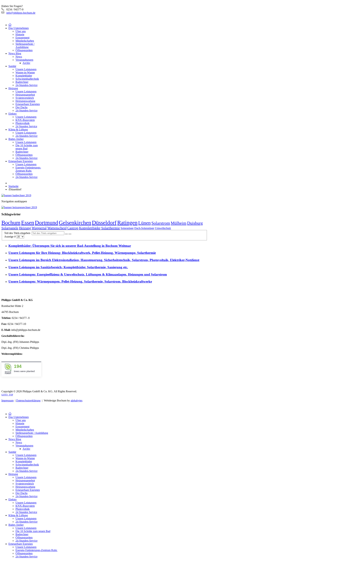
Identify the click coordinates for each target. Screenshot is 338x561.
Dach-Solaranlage (144, 228)
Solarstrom (160, 223)
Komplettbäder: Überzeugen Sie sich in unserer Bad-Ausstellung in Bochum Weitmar (69, 246)
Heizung (25, 228)
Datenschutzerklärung (28, 400)
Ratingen (127, 222)
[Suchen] (66, 234)
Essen (27, 222)
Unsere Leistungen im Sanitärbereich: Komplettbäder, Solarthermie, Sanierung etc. (68, 267)
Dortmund (46, 222)
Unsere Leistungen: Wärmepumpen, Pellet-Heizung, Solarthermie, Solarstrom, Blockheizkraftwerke (80, 281)
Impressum (7, 400)
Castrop (72, 228)
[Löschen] (69, 234)
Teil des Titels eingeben (18, 233)
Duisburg (195, 223)
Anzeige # (10, 236)
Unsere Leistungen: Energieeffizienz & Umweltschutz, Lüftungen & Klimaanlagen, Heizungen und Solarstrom (87, 274)
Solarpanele (9, 228)
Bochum (10, 222)
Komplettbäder (90, 228)
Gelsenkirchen (75, 222)
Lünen (144, 223)
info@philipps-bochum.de (20, 12)
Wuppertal (39, 228)
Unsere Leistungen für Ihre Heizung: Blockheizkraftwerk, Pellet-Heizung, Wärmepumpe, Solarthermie (82, 253)
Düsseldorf (104, 222)
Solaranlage (127, 228)
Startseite (13, 186)
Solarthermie (110, 228)
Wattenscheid (57, 228)
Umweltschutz (163, 228)
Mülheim (178, 223)
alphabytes (76, 400)
